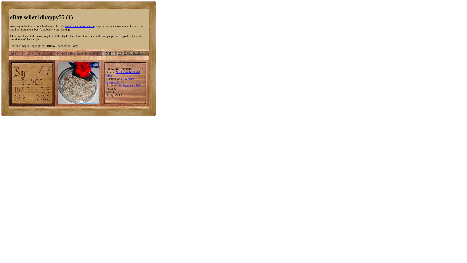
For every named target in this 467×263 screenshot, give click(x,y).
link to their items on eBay (80, 26)
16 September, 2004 (130, 85)
